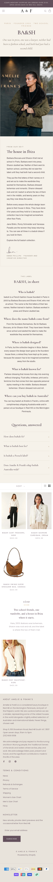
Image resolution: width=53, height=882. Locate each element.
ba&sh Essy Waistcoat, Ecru (14, 681)
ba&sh (23, 240)
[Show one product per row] (45, 486)
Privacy (6, 780)
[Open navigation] (3, 11)
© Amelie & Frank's (26, 851)
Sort (19, 486)
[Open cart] (50, 11)
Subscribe (12, 839)
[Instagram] (10, 761)
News (5, 775)
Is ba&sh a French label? (16, 455)
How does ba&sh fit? (14, 436)
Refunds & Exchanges (13, 784)
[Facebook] (4, 761)
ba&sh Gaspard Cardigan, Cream (39, 534)
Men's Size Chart (10, 801)
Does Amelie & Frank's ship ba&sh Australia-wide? (21, 467)
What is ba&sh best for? (16, 446)
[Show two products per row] (49, 486)
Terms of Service (10, 788)
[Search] (45, 11)
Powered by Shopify (26, 855)
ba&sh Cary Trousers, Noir (13, 534)
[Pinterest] (15, 761)
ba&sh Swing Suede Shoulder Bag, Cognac (14, 585)
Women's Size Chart (12, 797)
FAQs (5, 806)
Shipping (7, 793)
